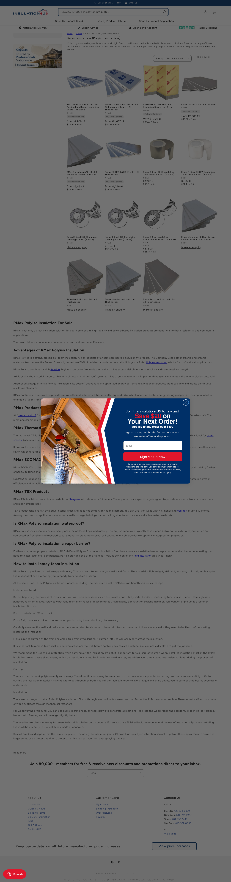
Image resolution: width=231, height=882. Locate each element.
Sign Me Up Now (152, 457)
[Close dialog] (186, 402)
